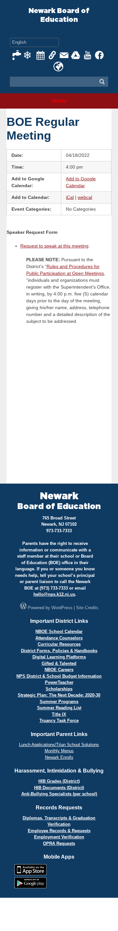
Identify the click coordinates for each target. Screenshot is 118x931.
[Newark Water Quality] (17, 55)
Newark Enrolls (59, 757)
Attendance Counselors (59, 638)
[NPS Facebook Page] (99, 55)
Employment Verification (59, 836)
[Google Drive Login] (76, 55)
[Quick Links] (52, 55)
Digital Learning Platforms (59, 656)
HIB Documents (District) (59, 787)
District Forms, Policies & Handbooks (59, 650)
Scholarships (59, 688)
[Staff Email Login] (64, 55)
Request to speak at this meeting (54, 245)
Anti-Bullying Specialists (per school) (59, 793)
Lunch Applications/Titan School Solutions (59, 744)
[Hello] (58, 66)
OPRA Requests (59, 843)
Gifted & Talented (59, 663)
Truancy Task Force (59, 720)
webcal (85, 197)
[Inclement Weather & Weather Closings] (29, 55)
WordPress (61, 607)
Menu (59, 101)
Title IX (59, 714)
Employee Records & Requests (59, 830)
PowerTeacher (59, 682)
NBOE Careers (59, 669)
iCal (70, 197)
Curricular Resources (59, 644)
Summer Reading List (59, 707)
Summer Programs (59, 701)
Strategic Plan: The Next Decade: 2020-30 (59, 695)
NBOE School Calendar (59, 631)
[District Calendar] (40, 55)
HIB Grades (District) (59, 781)
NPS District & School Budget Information (59, 676)
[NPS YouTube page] (88, 55)
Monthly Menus (59, 750)
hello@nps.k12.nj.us (54, 594)
